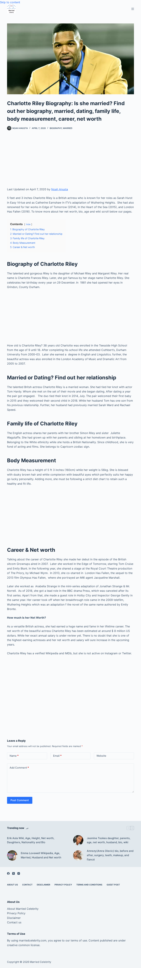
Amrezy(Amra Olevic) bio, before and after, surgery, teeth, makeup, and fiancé (110, 855)
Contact (27, 884)
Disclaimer (14, 918)
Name (14, 755)
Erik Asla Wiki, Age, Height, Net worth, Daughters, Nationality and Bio (30, 840)
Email (57, 755)
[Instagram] (18, 873)
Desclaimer (43, 884)
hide (28, 224)
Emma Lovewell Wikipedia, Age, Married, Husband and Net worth (41, 855)
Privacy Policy (63, 884)
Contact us (14, 922)
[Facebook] (8, 873)
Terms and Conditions (89, 884)
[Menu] (132, 9)
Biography (56, 128)
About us (12, 884)
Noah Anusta (59, 189)
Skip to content (10, 2)
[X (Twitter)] (13, 873)
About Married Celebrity (23, 908)
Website (101, 755)
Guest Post (113, 884)
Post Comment (19, 800)
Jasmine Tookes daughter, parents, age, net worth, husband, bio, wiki (108, 840)
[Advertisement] (70, 161)
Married (67, 128)
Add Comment (19, 767)
